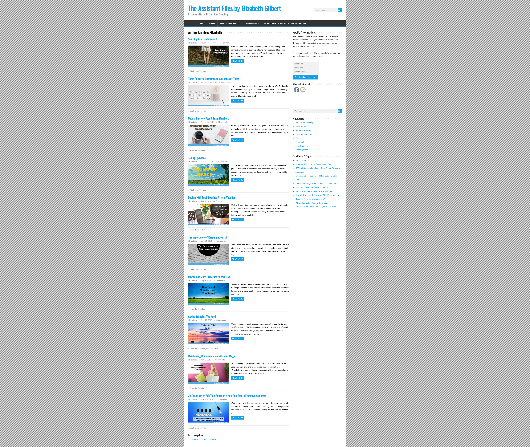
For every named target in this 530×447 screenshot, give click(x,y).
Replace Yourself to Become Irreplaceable (314, 191)
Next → (215, 440)
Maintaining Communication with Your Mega (211, 356)
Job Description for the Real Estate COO (313, 164)
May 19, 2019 (206, 241)
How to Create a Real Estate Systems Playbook (316, 207)
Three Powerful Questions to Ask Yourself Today (213, 78)
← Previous (193, 440)
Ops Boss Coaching (207, 23)
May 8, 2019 (206, 281)
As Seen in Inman (252, 23)
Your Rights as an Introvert (202, 39)
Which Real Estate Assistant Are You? (312, 203)
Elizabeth (193, 43)
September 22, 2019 (209, 82)
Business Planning (304, 130)
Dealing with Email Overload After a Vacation (211, 197)
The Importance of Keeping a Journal (207, 237)
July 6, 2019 (206, 201)
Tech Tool (300, 142)
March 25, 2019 (207, 399)
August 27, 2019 (207, 122)
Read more (237, 61)
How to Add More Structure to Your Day (209, 277)
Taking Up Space (197, 158)
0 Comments (225, 43)
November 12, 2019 (208, 43)
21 (211, 440)
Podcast (299, 138)
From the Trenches (197, 150)
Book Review (301, 126)
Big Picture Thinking (198, 71)
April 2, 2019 (206, 360)
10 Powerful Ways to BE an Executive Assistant (316, 183)
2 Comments (223, 162)
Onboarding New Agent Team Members (208, 118)
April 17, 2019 (206, 320)
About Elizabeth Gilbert (230, 23)
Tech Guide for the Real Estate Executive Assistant (285, 23)
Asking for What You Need (202, 316)
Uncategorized (212, 349)
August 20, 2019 (207, 162)
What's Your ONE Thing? (306, 160)
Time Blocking (302, 146)
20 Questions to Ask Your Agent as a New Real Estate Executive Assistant (227, 395)
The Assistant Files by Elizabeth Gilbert (234, 8)
